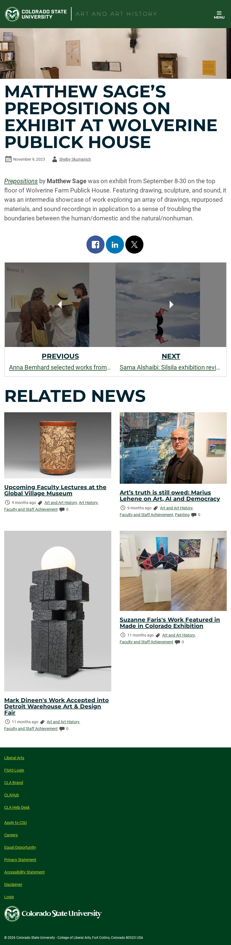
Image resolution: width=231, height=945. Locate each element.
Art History (88, 502)
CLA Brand (13, 782)
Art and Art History (61, 502)
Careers (11, 835)
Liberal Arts (14, 758)
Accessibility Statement (24, 872)
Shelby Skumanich (70, 160)
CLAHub (11, 795)
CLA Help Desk (17, 807)
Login (9, 897)
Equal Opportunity (20, 847)
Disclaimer (13, 884)
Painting (182, 514)
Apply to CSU (15, 822)
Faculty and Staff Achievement (31, 509)
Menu (219, 17)
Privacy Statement (20, 859)
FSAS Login (14, 770)
